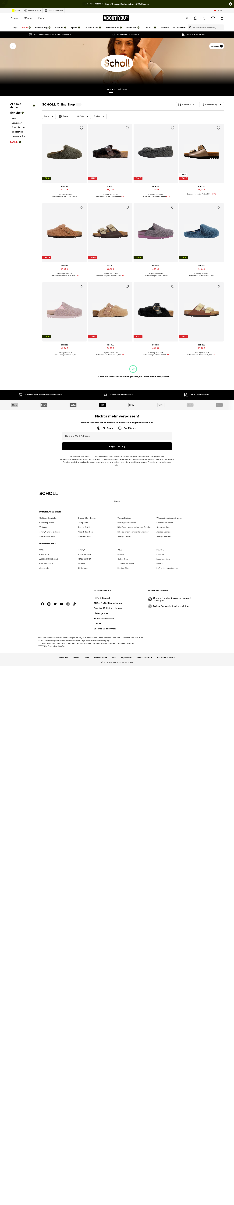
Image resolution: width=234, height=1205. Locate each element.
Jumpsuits (83, 522)
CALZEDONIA (84, 559)
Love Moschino (163, 559)
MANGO (160, 550)
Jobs (87, 658)
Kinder (42, 18)
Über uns (63, 658)
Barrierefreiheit (144, 658)
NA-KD (120, 554)
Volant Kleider (124, 518)
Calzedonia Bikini (164, 522)
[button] (186, 104)
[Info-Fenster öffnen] (230, 4)
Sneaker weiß (84, 536)
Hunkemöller (123, 568)
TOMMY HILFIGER (126, 563)
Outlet (17, 10)
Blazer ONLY (84, 527)
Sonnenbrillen (163, 527)
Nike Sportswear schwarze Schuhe (134, 527)
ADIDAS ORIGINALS (48, 559)
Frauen (14, 18)
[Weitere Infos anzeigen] (64, 199)
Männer (28, 18)
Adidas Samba (163, 532)
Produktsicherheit (166, 658)
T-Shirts (43, 527)
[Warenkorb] (222, 18)
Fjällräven (83, 568)
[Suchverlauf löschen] (221, 27)
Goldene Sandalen (48, 518)
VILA (119, 550)
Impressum (126, 658)
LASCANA (44, 554)
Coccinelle (44, 568)
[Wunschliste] (213, 18)
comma (81, 563)
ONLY (42, 550)
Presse (76, 658)
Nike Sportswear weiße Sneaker (133, 532)
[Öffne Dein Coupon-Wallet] (186, 18)
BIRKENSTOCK (46, 563)
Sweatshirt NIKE (47, 536)
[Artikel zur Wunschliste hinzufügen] (82, 128)
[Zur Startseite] (56, 592)
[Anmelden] (195, 18)
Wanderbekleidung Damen (169, 518)
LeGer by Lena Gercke (167, 568)
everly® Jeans (124, 536)
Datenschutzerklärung (71, 459)
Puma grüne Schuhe (126, 522)
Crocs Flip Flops (46, 522)
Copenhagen (84, 554)
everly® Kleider (163, 536)
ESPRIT (159, 563)
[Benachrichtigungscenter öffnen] (204, 18)
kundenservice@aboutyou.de (97, 462)
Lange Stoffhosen (87, 518)
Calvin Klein (122, 559)
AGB (114, 658)
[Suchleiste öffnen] (189, 27)
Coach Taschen (85, 532)
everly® (81, 550)
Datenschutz (100, 658)
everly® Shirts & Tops (49, 532)
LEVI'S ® (160, 554)
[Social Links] (42, 604)
